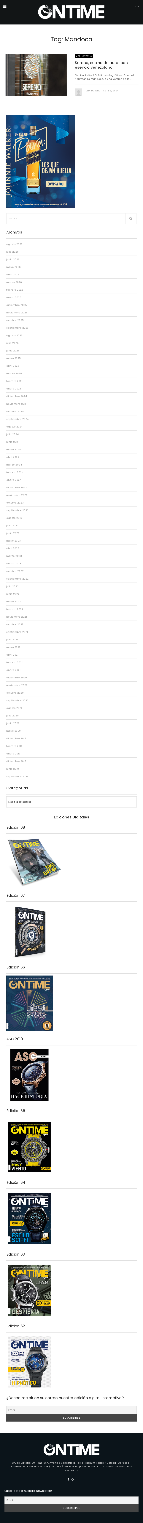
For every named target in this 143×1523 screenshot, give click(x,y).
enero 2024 (13, 480)
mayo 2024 (13, 449)
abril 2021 (12, 655)
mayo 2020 (13, 731)
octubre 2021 (14, 624)
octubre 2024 (15, 411)
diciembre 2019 (16, 738)
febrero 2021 (14, 662)
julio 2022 (12, 586)
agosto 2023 (14, 518)
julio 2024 (12, 434)
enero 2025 (13, 388)
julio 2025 (12, 343)
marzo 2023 (14, 556)
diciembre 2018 (16, 761)
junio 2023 (13, 533)
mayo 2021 (13, 647)
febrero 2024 (14, 472)
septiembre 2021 (17, 632)
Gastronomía (84, 56)
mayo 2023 (13, 540)
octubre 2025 (15, 320)
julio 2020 (12, 715)
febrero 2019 (14, 746)
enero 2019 (13, 753)
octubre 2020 (15, 693)
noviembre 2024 (17, 404)
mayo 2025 (13, 358)
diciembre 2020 (16, 677)
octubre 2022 (15, 571)
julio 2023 (12, 525)
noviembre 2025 (17, 312)
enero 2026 (13, 297)
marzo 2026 (14, 282)
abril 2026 (12, 274)
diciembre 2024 (16, 396)
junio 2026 (13, 259)
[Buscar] (130, 218)
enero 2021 (13, 670)
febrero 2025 (14, 381)
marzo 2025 (14, 373)
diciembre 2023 (16, 487)
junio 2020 (13, 723)
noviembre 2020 (17, 685)
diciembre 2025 (16, 305)
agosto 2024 (14, 426)
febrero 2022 (14, 609)
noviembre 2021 (16, 617)
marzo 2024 (14, 464)
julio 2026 (12, 252)
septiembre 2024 (17, 419)
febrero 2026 (14, 290)
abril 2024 (12, 457)
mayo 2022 (13, 601)
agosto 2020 (14, 708)
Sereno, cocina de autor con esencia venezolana (101, 65)
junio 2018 (12, 769)
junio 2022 (13, 594)
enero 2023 (13, 563)
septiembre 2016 (17, 776)
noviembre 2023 (17, 495)
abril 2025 (12, 366)
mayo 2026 (13, 267)
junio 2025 (13, 350)
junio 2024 (13, 442)
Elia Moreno (93, 90)
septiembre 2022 (17, 578)
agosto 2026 (14, 244)
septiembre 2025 (17, 328)
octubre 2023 (15, 502)
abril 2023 (12, 548)
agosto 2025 (14, 335)
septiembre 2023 (17, 510)
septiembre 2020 (17, 700)
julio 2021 (12, 639)
